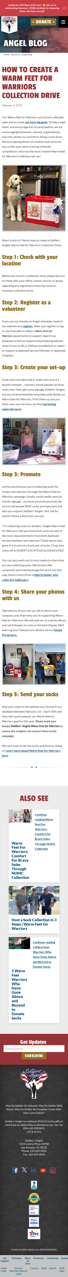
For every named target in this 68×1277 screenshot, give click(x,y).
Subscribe (34, 1055)
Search (52, 1268)
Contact (34, 1268)
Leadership (52, 1258)
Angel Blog (27, 54)
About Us (15, 54)
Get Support (5, 1259)
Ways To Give (28, 1261)
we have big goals (36, 122)
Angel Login (4, 1269)
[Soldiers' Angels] (9, 24)
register (27, 326)
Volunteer (17, 1258)
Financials (38, 1258)
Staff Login (62, 1269)
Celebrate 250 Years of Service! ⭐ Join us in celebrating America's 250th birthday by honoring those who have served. (32, 8)
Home (6, 54)
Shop (43, 1268)
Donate (43, 22)
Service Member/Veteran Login (18, 1271)
